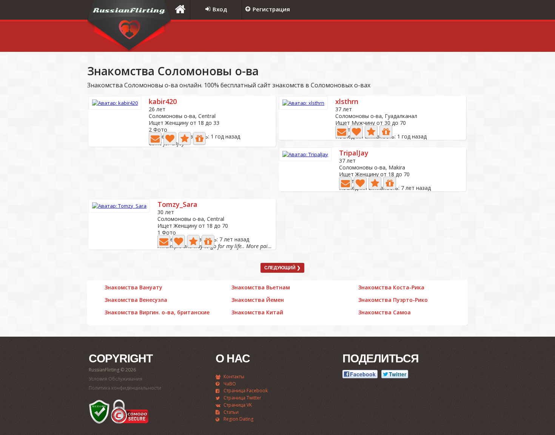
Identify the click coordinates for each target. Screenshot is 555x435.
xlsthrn (346, 102)
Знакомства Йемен (257, 300)
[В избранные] (184, 138)
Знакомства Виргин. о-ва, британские (157, 312)
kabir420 (163, 102)
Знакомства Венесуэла (136, 300)
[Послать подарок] (199, 138)
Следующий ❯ (282, 267)
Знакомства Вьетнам (260, 287)
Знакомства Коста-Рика (391, 287)
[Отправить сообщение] (155, 138)
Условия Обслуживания (115, 379)
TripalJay (353, 153)
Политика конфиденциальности (125, 388)
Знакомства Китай (257, 312)
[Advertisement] (373, 36)
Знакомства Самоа (384, 312)
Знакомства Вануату (133, 287)
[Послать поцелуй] (169, 138)
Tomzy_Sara (177, 205)
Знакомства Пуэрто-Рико (393, 300)
